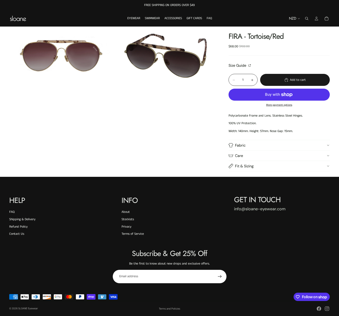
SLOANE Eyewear (28, 308)
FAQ (12, 212)
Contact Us (16, 234)
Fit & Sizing (244, 166)
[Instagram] (327, 308)
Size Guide (238, 65)
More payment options (279, 105)
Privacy (126, 226)
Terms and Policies (169, 309)
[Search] (307, 18)
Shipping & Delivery (22, 219)
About (126, 212)
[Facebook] (319, 308)
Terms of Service (133, 234)
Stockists (128, 219)
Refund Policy (18, 226)
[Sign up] (220, 276)
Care (239, 155)
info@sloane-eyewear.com (259, 209)
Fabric (240, 145)
